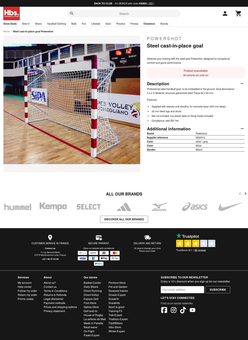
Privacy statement (54, 311)
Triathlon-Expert (118, 319)
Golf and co (90, 311)
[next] (245, 194)
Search (124, 13)
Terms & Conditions (55, 291)
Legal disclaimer (53, 299)
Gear (108, 23)
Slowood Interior (118, 291)
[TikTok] (183, 310)
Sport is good (116, 307)
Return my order (27, 295)
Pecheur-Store (117, 283)
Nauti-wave (90, 327)
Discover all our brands (124, 219)
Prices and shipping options (60, 307)
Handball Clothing (56, 23)
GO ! (151, 3)
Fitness (134, 23)
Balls (73, 23)
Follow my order (27, 291)
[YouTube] (192, 310)
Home (6, 31)
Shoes (38, 23)
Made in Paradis (93, 323)
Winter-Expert (116, 331)
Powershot (164, 38)
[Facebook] (164, 310)
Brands (164, 23)
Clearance (149, 23)
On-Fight (89, 331)
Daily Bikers (91, 287)
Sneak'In (113, 299)
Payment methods (54, 303)
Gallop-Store (91, 307)
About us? (50, 283)
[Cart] (238, 13)
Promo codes (26, 299)
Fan (84, 23)
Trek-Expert (115, 315)
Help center (25, 287)
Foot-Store (90, 303)
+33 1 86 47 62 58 (50, 259)
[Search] (71, 13)
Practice (120, 23)
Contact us (50, 248)
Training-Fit (115, 311)
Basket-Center (92, 283)
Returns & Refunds (55, 295)
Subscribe (218, 290)
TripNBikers (115, 323)
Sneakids (114, 303)
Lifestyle (95, 23)
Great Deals (10, 23)
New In (26, 23)
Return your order (147, 250)
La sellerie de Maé (95, 319)
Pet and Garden (117, 287)
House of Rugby (93, 315)
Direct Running (93, 291)
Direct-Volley (91, 295)
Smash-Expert (117, 295)
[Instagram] (173, 310)
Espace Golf (91, 299)
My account (24, 283)
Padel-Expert (91, 335)
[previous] (240, 194)
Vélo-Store (114, 327)
